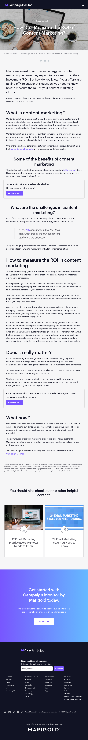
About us (67, 679)
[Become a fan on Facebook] (18, 712)
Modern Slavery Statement (73, 696)
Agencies (28, 679)
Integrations (10, 685)
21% (27, 229)
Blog (46, 688)
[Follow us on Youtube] (5, 712)
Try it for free (44, 621)
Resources (48, 685)
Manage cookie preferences (73, 699)
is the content (69, 169)
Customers (48, 682)
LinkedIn (49, 61)
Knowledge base (27, 53)
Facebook (45, 61)
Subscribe (59, 668)
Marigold (41, 724)
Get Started (48, 679)
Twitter (41, 61)
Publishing (28, 691)
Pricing (8, 682)
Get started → (14, 193)
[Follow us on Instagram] (22, 712)
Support (47, 691)
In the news (68, 691)
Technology (29, 694)
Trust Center (68, 685)
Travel (27, 696)
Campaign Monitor (15, 453)
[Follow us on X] (14, 712)
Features (8, 679)
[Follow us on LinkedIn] (9, 712)
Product (9, 676)
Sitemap (67, 694)
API (7, 688)
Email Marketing (31, 676)
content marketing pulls (22, 148)
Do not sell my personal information (46, 712)
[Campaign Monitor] (32, 650)
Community (49, 676)
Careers (66, 688)
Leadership (67, 682)
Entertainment (30, 688)
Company (68, 676)
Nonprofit (28, 685)
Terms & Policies (30, 712)
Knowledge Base (44, 20)
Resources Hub (10, 53)
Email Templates (11, 691)
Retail (27, 682)
